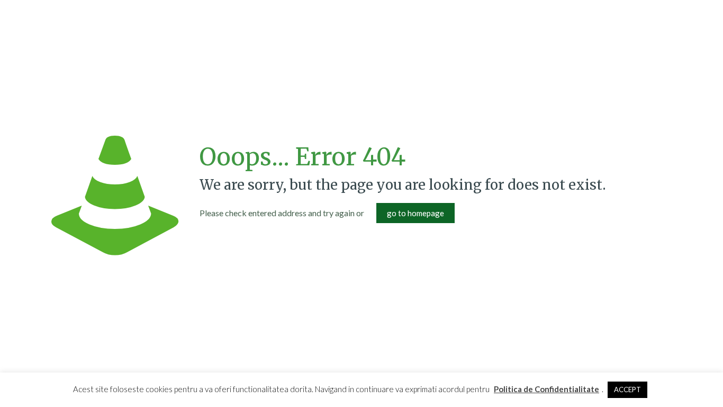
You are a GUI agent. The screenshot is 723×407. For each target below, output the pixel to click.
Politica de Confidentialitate (546, 389)
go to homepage (415, 213)
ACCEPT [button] (627, 389)
